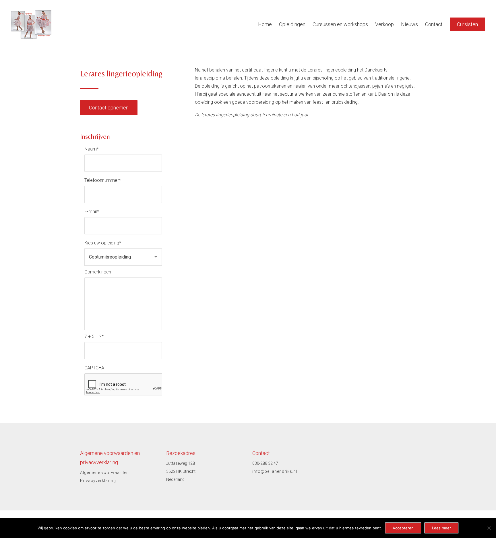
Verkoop (384, 24)
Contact (434, 24)
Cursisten (467, 24)
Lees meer (441, 528)
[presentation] (128, 384)
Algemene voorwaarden (104, 472)
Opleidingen (292, 24)
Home (265, 24)
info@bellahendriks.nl (274, 471)
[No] (489, 528)
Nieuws (409, 24)
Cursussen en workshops (340, 24)
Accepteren (403, 528)
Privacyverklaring (98, 480)
